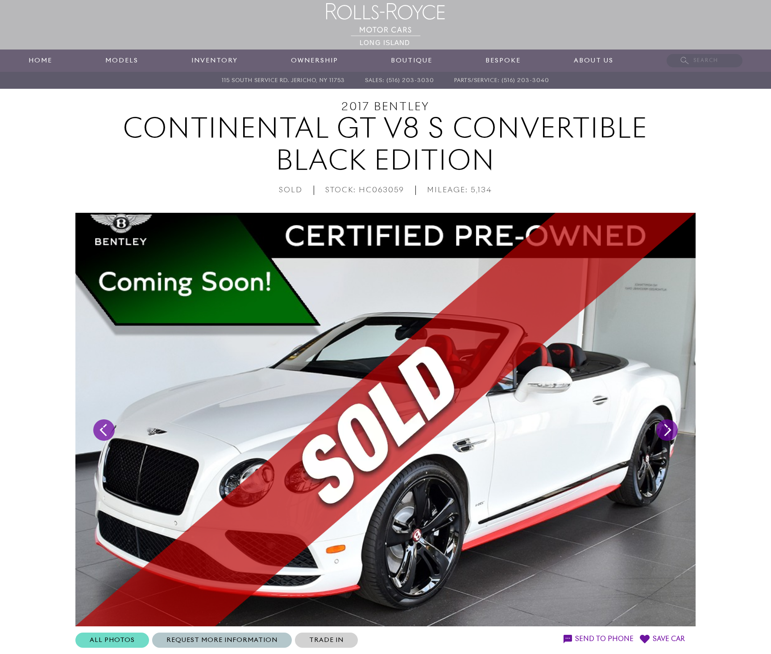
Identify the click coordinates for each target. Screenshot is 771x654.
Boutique (411, 61)
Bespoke (503, 61)
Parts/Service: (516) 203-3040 (501, 80)
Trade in (326, 640)
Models (121, 61)
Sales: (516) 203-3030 (399, 80)
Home (40, 61)
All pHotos (112, 640)
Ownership (314, 61)
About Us (593, 61)
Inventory (214, 61)
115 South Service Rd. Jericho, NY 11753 (283, 80)
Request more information (222, 640)
